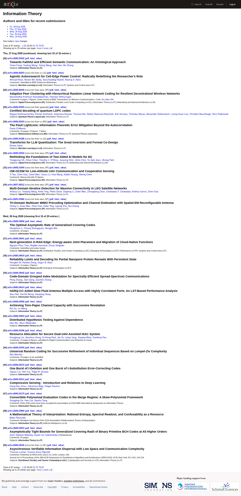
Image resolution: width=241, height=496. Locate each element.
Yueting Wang (30, 65)
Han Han (57, 65)
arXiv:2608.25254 (16, 121)
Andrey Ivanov (139, 191)
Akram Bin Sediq (32, 79)
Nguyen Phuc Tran (19, 245)
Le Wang (22, 308)
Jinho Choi (80, 160)
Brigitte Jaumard (38, 245)
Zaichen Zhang (43, 279)
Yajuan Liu (15, 371)
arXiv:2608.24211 (16, 379)
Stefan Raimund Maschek (100, 114)
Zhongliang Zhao (96, 191)
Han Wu (14, 323)
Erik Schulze (121, 114)
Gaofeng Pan (99, 337)
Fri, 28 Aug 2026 (17, 26)
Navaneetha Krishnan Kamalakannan (29, 96)
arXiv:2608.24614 (16, 287)
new (17, 41)
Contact (25, 487)
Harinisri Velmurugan (60, 96)
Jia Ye (60, 337)
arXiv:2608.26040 (16, 90)
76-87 (41, 46)
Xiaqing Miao (84, 337)
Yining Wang (45, 65)
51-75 (35, 46)
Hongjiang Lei (17, 337)
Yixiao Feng (16, 65)
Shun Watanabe (27, 323)
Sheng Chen (85, 174)
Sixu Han (14, 294)
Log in (232, 4)
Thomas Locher (18, 452)
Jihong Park (108, 160)
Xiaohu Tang (40, 400)
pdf (27, 58)
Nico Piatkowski (220, 114)
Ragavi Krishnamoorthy (22, 114)
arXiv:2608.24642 (16, 273)
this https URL (108, 99)
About (4, 487)
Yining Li (14, 206)
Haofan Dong (29, 262)
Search (198, 4)
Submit (208, 4)
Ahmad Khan (16, 79)
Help (14, 487)
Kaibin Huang (71, 174)
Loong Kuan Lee (179, 114)
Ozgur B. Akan (45, 262)
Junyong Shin (67, 160)
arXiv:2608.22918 (16, 153)
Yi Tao (13, 174)
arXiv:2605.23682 (16, 199)
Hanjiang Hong (42, 294)
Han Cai (26, 371)
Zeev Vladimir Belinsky (21, 435)
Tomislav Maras (137, 114)
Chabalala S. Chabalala (118, 191)
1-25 (24, 46)
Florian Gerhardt (43, 114)
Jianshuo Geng (33, 337)
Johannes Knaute (63, 114)
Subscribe (38, 487)
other (38, 58)
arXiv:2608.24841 (16, 238)
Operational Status (98, 486)
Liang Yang (71, 337)
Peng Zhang (16, 279)
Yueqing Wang (29, 191)
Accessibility (79, 487)
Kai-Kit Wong (27, 294)
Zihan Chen (32, 160)
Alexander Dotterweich (158, 114)
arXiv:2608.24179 (16, 393)
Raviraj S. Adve (73, 79)
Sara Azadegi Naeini (53, 79)
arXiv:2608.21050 (16, 167)
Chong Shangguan (34, 228)
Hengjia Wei (51, 228)
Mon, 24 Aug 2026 (18, 36)
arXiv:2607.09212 (16, 184)
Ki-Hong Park (49, 337)
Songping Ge (16, 400)
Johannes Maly (35, 386)
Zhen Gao (22, 174)
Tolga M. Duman (40, 371)
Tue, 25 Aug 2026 (18, 34)
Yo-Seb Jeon (93, 160)
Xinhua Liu (15, 191)
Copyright (52, 487)
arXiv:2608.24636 (16, 445)
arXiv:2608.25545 (16, 107)
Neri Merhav (16, 354)
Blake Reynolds (18, 417)
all (51, 48)
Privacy (64, 487)
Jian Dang (29, 279)
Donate (219, 4)
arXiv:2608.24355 (16, 347)
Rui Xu (13, 308)
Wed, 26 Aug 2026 (18, 31)
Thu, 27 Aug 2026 (18, 29)
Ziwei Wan (34, 174)
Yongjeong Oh (17, 160)
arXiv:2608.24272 (16, 365)
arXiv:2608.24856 (16, 221)
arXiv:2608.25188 (16, 138)
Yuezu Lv (45, 174)
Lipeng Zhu (61, 206)
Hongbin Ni (15, 262)
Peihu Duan (56, 191)
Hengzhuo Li (16, 228)
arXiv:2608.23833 (16, 428)
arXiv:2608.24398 (16, 330)
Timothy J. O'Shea (48, 160)
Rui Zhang (73, 206)
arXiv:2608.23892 (16, 411)
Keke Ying (43, 191)
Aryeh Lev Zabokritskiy (46, 435)
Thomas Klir (79, 114)
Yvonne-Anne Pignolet (38, 452)
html (32, 58)
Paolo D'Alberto (18, 128)
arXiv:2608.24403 (16, 316)
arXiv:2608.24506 (16, 301)
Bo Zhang (68, 65)
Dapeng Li (68, 191)
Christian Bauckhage (200, 114)
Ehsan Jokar (16, 145)
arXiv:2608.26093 (16, 73)
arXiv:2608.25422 (16, 58)
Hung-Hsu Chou (18, 386)
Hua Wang (57, 174)
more (46, 48)
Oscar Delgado (56, 245)
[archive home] (11, 4)
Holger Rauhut (52, 386)
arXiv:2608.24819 (16, 255)
